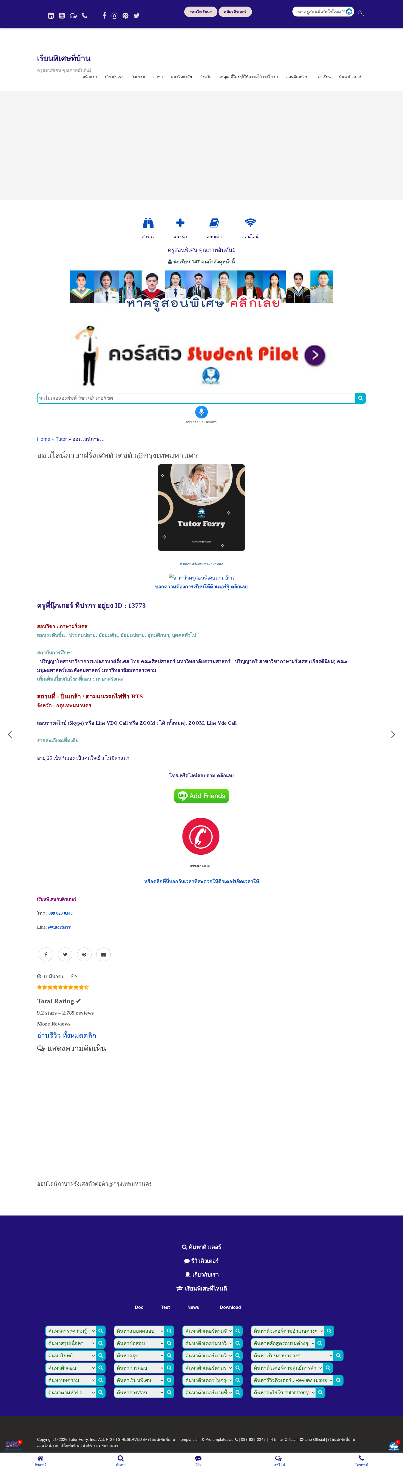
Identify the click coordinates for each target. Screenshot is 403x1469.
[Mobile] (84, 15)
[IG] (114, 15)
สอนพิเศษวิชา (298, 76)
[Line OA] (73, 15)
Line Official (315, 1439)
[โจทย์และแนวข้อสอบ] (393, 1447)
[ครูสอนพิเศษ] (201, 315)
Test (165, 1307)
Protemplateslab (219, 1439)
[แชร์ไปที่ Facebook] (46, 954)
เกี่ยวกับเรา (114, 76)
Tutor (61, 439)
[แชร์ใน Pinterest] (84, 954)
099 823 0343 (61, 913)
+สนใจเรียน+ (201, 12)
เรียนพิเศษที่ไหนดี (205, 1289)
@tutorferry (59, 927)
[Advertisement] (201, 145)
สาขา (158, 76)
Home (43, 439)
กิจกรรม (138, 76)
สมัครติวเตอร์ (235, 12)
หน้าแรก (90, 76)
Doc (139, 1307)
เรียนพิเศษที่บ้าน (63, 58)
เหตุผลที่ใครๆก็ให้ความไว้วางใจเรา (249, 76)
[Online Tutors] (250, 223)
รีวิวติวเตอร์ (204, 1261)
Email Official (285, 1439)
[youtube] (62, 15)
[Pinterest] (125, 15)
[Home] (51, 15)
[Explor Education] (148, 223)
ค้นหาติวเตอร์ (350, 76)
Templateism (190, 1439)
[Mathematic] (180, 223)
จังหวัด (205, 76)
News (193, 1307)
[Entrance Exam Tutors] (214, 223)
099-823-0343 (253, 1439)
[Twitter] (137, 15)
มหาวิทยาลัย (181, 76)
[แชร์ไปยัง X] (65, 954)
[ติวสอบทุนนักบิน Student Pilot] (201, 386)
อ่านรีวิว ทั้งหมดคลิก (66, 1035)
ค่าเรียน (324, 76)
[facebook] (104, 15)
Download (230, 1307)
